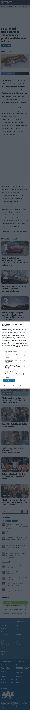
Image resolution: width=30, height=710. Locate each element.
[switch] (24, 355)
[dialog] (15, 355)
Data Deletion (6, 385)
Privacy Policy (23, 385)
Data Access (15, 385)
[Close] (27, 324)
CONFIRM (9, 380)
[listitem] (15, 352)
